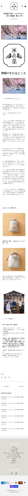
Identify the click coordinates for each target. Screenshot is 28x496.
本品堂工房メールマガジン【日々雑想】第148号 (12, 397)
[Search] (22, 6)
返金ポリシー (14, 462)
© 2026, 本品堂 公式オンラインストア (14, 490)
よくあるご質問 (14, 449)
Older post (6, 386)
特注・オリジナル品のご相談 (14, 457)
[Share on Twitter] (5, 377)
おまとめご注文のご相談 (14, 455)
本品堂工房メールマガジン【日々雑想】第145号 (12, 416)
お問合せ (14, 458)
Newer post (21, 386)
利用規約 (14, 460)
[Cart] (25, 6)
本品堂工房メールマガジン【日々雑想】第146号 (12, 409)
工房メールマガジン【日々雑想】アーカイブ (14, 453)
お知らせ (14, 447)
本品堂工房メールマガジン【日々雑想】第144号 (12, 422)
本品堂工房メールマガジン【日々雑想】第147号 (12, 403)
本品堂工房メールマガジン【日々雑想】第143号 (12, 428)
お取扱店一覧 (14, 451)
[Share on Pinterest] (9, 377)
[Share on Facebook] (1, 377)
